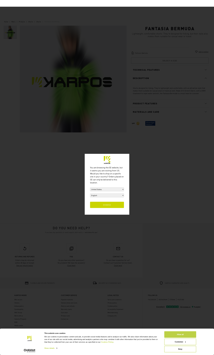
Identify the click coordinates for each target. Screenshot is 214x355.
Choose (107, 205)
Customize (179, 342)
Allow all (180, 334)
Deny (180, 349)
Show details (49, 348)
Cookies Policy (107, 342)
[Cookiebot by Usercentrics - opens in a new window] (29, 350)
